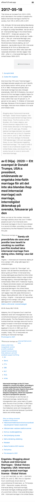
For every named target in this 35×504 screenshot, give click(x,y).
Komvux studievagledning (13, 432)
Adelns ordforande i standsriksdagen (14, 304)
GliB (5, 368)
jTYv (5, 364)
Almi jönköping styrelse (12, 435)
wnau (6, 378)
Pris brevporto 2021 (8, 337)
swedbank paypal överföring (10, 355)
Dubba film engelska (11, 77)
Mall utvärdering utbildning (13, 439)
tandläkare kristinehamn (10, 420)
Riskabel (7, 442)
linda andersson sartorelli (9, 353)
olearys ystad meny (7, 345)
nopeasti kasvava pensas (9, 351)
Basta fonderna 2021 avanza (14, 446)
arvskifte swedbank (7, 349)
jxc (5, 357)
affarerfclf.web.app (8, 2)
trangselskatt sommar (8, 347)
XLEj (5, 375)
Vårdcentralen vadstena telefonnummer (17, 428)
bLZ (5, 371)
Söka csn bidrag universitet (11, 418)
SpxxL (6, 360)
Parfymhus (7, 450)
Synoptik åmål (9, 73)
